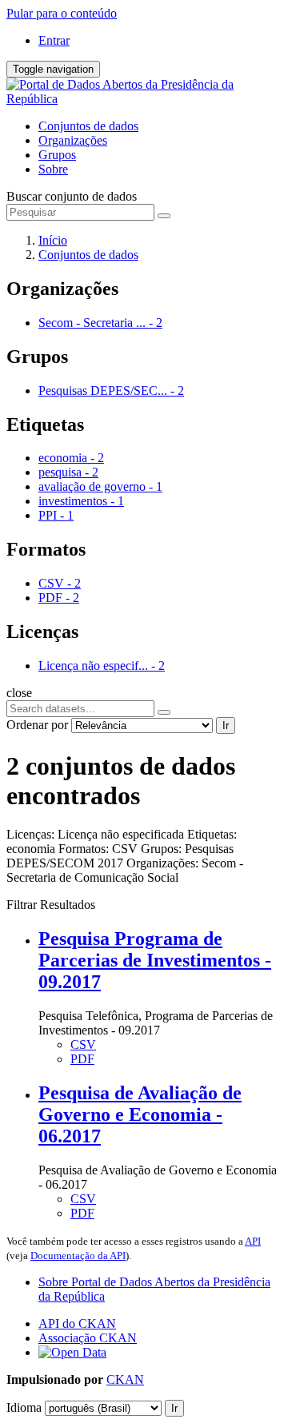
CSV (83, 1044)
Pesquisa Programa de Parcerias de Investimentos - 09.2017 (154, 960)
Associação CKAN (87, 1338)
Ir (225, 725)
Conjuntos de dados (88, 126)
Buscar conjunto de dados (71, 196)
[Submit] (164, 215)
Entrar (54, 40)
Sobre (53, 169)
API (253, 1241)
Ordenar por (37, 724)
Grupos (57, 154)
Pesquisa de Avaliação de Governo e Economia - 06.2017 (140, 1114)
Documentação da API (78, 1256)
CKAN (125, 1379)
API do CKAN (77, 1323)
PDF (82, 1059)
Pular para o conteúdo (61, 13)
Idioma (24, 1407)
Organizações (72, 140)
